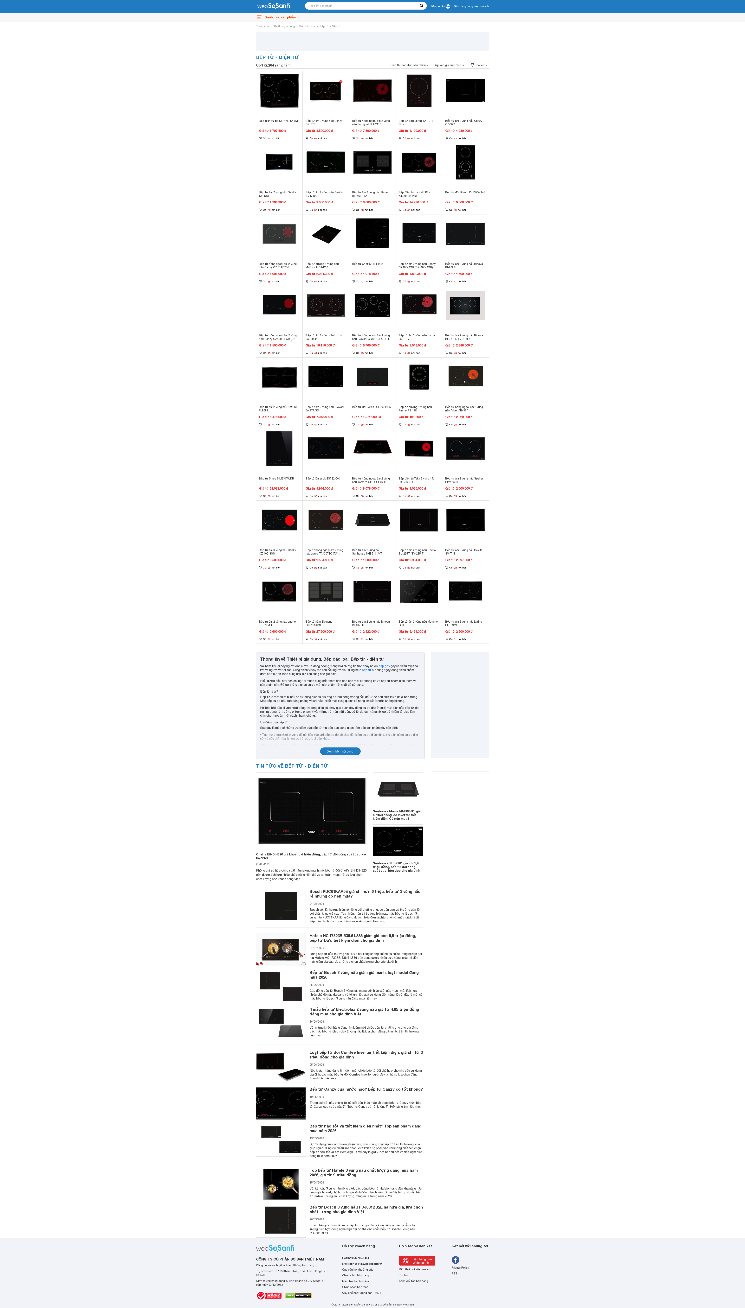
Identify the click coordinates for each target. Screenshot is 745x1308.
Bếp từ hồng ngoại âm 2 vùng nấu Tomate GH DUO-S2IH (371, 480)
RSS (454, 1273)
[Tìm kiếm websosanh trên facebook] (455, 1260)
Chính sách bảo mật (355, 1287)
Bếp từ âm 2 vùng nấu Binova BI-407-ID (371, 623)
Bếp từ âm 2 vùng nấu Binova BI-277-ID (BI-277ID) (464, 337)
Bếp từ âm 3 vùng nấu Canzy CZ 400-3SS (277, 552)
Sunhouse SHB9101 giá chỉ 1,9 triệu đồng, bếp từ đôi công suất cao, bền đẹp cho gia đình (396, 866)
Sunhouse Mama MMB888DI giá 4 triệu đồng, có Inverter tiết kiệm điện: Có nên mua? (397, 814)
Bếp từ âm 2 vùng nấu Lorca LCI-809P (324, 337)
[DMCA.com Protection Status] (298, 1295)
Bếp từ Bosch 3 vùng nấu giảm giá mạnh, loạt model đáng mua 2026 (364, 974)
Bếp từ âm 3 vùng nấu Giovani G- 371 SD (325, 408)
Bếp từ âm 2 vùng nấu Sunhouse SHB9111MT (367, 552)
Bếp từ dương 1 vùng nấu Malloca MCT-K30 (322, 265)
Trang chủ (262, 26)
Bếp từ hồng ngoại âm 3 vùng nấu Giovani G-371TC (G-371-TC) (371, 339)
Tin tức (404, 1275)
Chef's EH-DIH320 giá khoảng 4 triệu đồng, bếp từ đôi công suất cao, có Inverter (311, 856)
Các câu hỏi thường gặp (357, 1269)
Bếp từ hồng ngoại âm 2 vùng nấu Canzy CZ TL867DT (278, 265)
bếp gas (384, 666)
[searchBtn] (422, 6)
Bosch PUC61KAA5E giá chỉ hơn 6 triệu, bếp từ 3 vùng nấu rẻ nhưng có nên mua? (365, 893)
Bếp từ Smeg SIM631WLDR (276, 478)
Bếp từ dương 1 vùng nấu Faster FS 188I (415, 408)
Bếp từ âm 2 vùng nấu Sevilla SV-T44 (463, 552)
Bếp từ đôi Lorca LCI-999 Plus (371, 407)
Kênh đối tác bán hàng (413, 1281)
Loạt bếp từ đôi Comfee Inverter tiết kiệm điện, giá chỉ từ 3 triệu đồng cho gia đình (366, 1054)
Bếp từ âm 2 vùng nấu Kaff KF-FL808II (279, 408)
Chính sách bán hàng (355, 1275)
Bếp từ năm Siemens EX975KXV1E (319, 623)
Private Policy (460, 1267)
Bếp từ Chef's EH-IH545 (367, 263)
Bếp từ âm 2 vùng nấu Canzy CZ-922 (463, 122)
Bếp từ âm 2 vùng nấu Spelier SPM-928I (464, 480)
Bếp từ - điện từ (330, 26)
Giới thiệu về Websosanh (415, 1269)
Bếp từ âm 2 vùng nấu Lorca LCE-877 (417, 337)
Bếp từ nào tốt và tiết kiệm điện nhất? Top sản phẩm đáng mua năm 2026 (365, 1128)
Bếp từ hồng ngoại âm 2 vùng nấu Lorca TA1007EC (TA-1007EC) (324, 554)
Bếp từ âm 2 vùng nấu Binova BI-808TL (464, 265)
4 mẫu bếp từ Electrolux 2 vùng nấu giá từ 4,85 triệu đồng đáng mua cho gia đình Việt (364, 1011)
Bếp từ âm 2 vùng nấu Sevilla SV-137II (277, 194)
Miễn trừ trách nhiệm (355, 1281)
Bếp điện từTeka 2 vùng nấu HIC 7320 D (417, 480)
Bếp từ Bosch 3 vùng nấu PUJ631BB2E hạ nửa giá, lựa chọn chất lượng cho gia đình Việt (366, 1209)
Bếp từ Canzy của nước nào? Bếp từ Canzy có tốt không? (366, 1089)
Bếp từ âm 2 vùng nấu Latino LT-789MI (463, 623)
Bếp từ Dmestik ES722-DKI (323, 478)
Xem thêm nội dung (340, 751)
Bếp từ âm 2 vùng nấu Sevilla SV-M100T (324, 194)
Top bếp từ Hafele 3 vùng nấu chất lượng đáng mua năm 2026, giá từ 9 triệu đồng (364, 1172)
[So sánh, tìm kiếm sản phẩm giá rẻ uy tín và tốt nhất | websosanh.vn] (273, 6)
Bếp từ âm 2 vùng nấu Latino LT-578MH (277, 623)
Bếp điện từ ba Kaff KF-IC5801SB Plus (414, 194)
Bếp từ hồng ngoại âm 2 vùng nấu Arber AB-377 (464, 408)
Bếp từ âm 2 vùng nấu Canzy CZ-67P (324, 122)
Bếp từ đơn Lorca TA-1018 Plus (416, 122)
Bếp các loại (307, 26)
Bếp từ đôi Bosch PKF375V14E (465, 192)
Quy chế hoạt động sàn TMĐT (361, 1292)
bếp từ (366, 670)
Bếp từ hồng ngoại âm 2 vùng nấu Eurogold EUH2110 (371, 122)
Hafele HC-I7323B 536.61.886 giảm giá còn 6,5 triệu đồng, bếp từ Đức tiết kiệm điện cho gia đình (363, 938)
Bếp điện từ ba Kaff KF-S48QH (279, 120)
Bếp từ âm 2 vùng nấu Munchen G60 (419, 623)
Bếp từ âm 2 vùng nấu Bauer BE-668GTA (370, 194)
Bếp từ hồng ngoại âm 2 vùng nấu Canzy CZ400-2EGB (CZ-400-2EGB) (278, 339)
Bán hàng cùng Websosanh (471, 6)
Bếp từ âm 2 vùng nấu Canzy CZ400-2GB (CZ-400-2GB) (417, 265)
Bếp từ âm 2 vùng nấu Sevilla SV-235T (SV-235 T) (417, 552)
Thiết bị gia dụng (284, 26)
